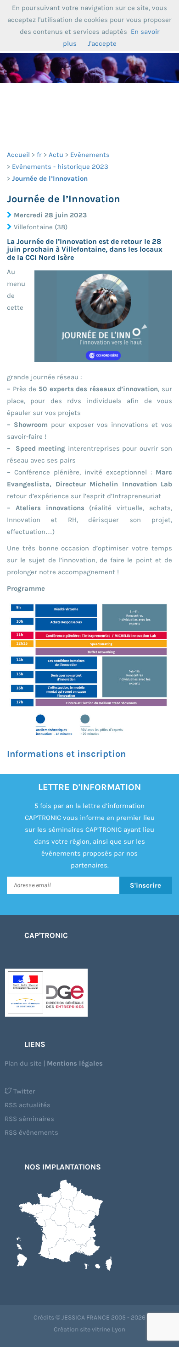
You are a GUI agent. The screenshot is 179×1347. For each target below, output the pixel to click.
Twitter (23, 1091)
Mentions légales (75, 1063)
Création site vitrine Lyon (89, 1329)
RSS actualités (27, 1105)
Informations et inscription (66, 754)
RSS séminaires (29, 1119)
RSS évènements (31, 1132)
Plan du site (23, 1063)
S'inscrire (145, 885)
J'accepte (102, 43)
